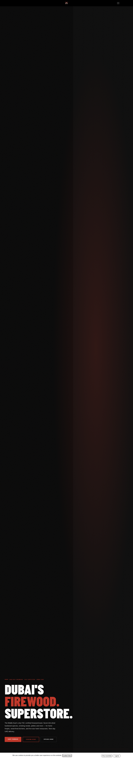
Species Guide (48, 739)
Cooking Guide (31, 739)
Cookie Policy (67, 755)
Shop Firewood (13, 739)
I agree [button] (117, 756)
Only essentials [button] (107, 756)
